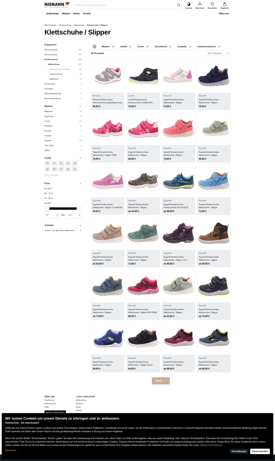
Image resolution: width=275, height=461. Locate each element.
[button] (63, 111)
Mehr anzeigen (51, 175)
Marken (79, 403)
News (78, 407)
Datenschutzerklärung (210, 445)
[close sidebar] (94, 46)
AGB (46, 407)
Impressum (10, 450)
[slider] (47, 209)
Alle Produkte (50, 25)
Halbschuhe (79, 25)
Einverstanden (260, 451)
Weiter (158, 381)
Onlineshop (81, 400)
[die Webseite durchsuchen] (178, 5)
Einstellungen (239, 451)
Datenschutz (50, 403)
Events (79, 410)
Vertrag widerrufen (55, 413)
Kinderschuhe (65, 25)
